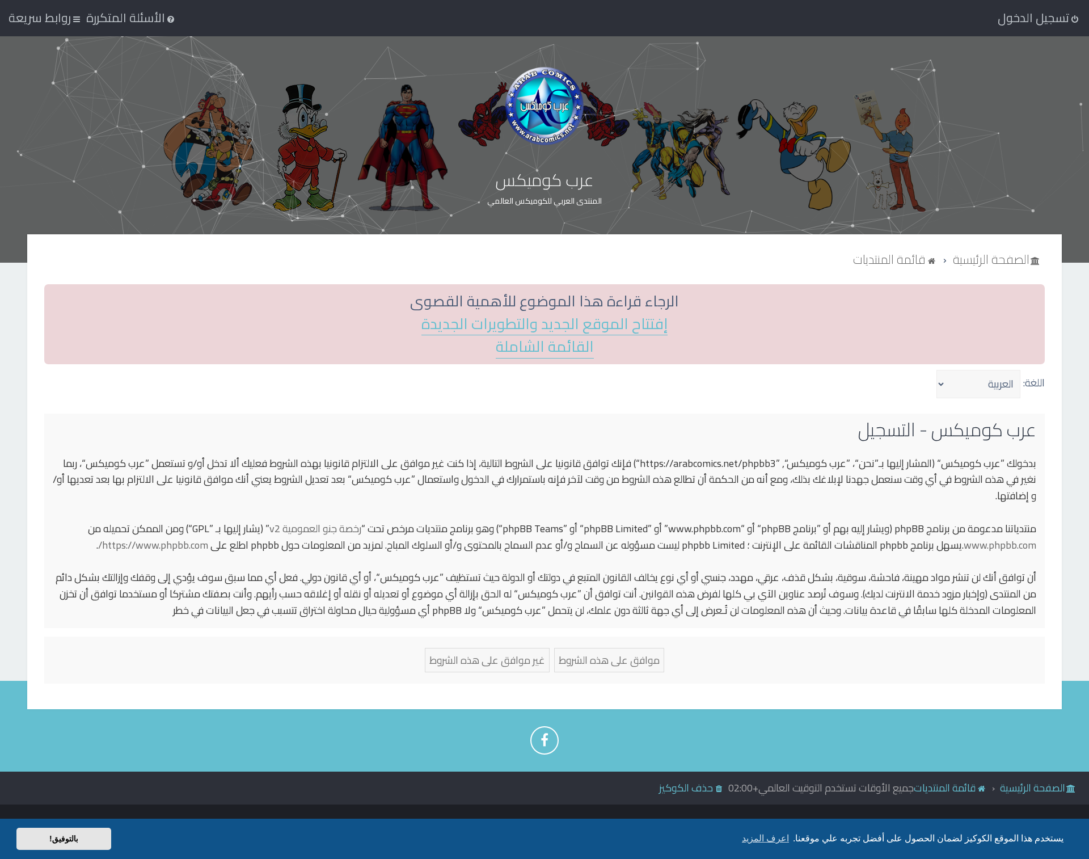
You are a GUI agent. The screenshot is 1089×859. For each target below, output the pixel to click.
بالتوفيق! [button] (63, 838)
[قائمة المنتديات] (544, 106)
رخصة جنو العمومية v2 (315, 529)
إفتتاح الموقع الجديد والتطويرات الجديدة (544, 324)
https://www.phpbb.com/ (153, 545)
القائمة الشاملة (545, 347)
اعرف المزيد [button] (765, 838)
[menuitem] (131, 18)
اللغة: (1034, 382)
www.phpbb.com (1000, 545)
